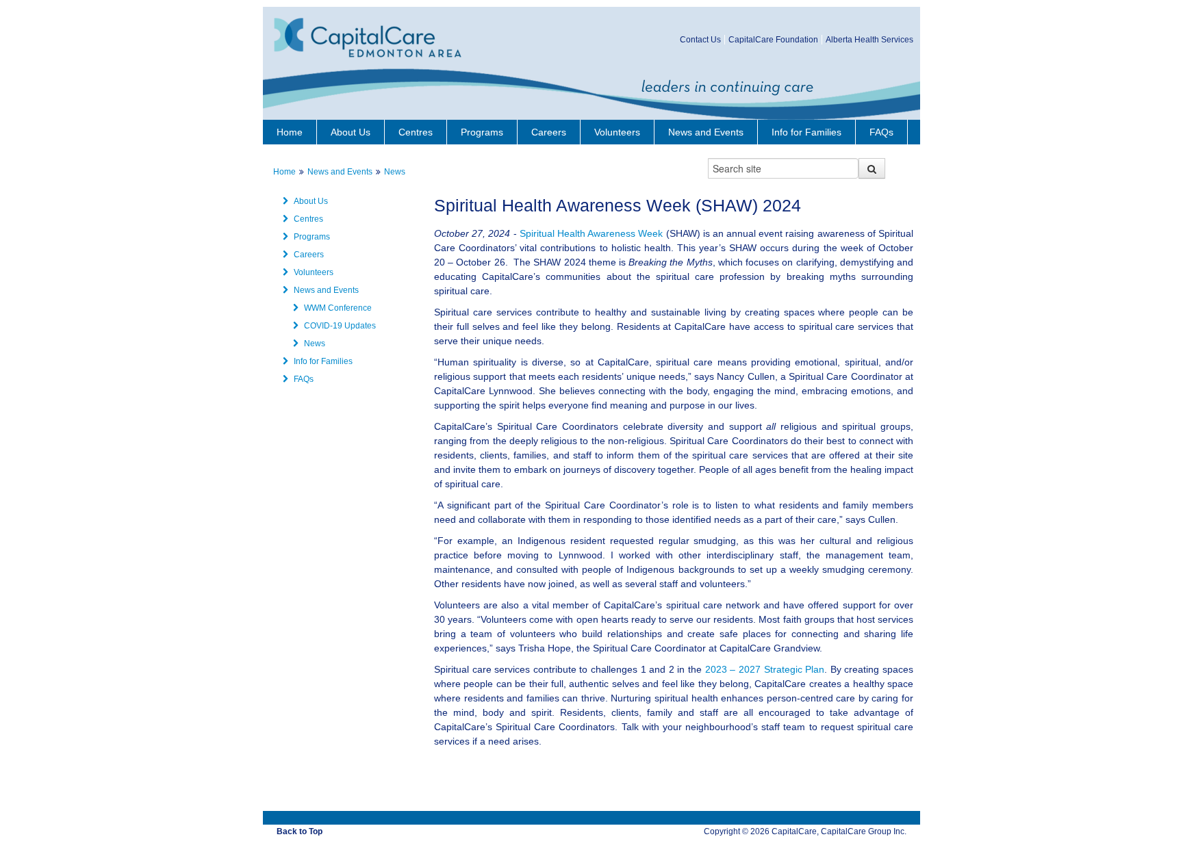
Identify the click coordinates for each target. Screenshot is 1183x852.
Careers (548, 132)
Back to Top (299, 831)
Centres (415, 132)
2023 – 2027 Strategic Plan (764, 669)
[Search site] (871, 168)
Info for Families (806, 132)
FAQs (881, 132)
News (394, 172)
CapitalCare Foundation (773, 39)
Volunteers (617, 132)
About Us (350, 132)
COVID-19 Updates (340, 326)
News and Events (705, 132)
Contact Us (700, 39)
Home (290, 132)
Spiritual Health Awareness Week (591, 233)
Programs (482, 132)
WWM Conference (338, 308)
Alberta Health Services (869, 39)
